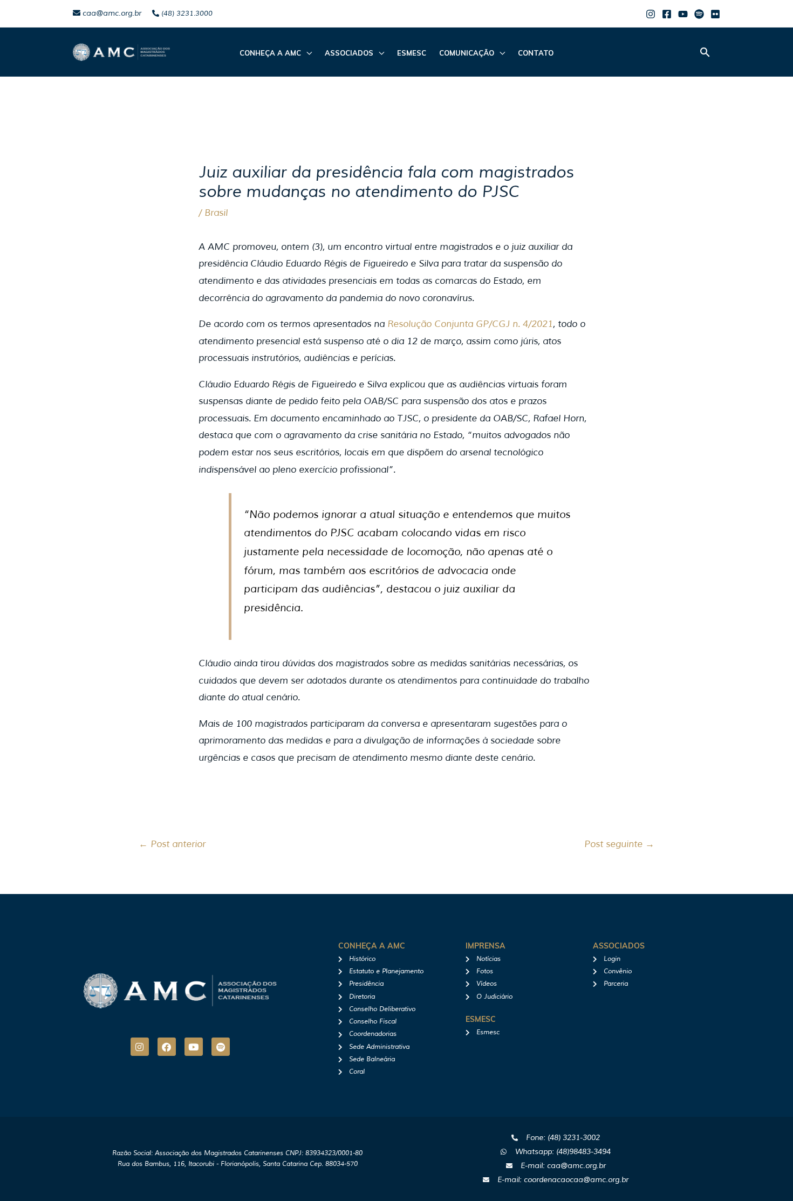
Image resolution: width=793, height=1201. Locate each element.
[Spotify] (699, 14)
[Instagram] (650, 14)
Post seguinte (619, 844)
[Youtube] (683, 14)
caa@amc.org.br (110, 13)
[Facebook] (667, 14)
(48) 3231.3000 (186, 13)
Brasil (216, 213)
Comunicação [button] (466, 53)
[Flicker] (715, 14)
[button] (705, 52)
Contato (535, 53)
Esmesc (411, 53)
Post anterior (172, 844)
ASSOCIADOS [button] (349, 53)
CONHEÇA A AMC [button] (270, 53)
